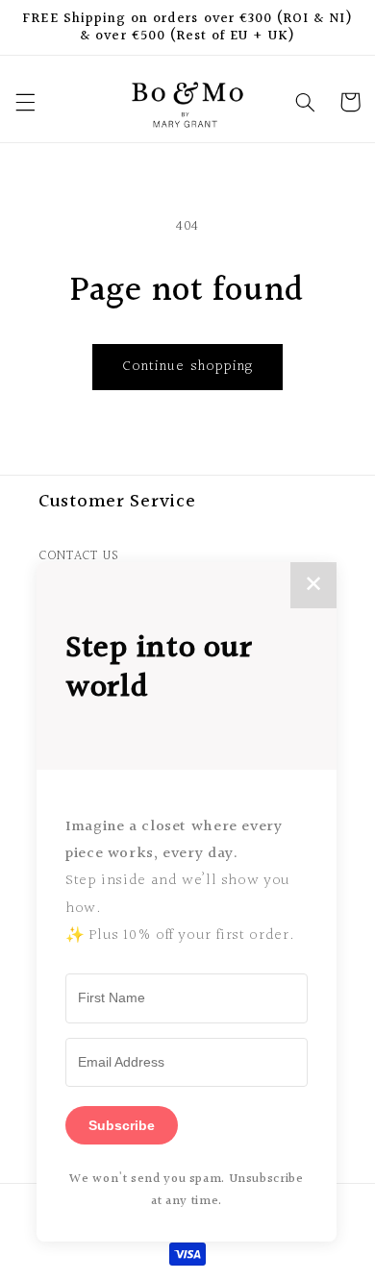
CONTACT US (78, 556)
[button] (25, 102)
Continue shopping (187, 367)
